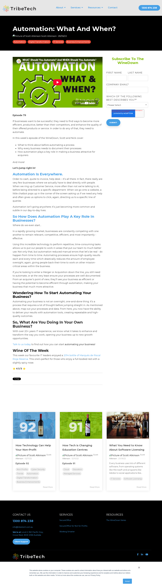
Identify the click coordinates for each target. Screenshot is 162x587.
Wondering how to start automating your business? (52, 295)
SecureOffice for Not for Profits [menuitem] (73, 526)
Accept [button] (127, 581)
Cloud (66, 469)
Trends (20, 473)
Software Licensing (133, 479)
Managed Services (72, 473)
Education (77, 469)
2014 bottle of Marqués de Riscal (82, 355)
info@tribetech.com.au (23, 527)
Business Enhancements (78, 42)
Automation (19, 42)
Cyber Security (38, 469)
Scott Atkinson (49, 36)
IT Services (58, 42)
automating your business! (80, 344)
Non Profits (22, 469)
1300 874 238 (23, 521)
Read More (48, 487)
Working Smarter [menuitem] (67, 531)
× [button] (139, 567)
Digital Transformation (39, 42)
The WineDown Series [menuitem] (116, 520)
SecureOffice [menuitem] (65, 520)
